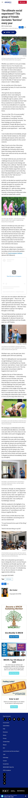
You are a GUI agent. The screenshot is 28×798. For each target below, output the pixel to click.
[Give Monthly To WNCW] (14, 617)
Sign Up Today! (14, 636)
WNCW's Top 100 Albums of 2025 (14, 661)
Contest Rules (6, 741)
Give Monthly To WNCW (14, 633)
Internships (5, 757)
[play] (2, 796)
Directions (5, 732)
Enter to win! (14, 699)
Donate (23, 2)
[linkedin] (4, 783)
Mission (5, 744)
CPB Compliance (7, 770)
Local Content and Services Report (11, 751)
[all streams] (26, 796)
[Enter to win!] (14, 687)
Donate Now (6, 764)
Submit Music (6, 725)
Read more (14, 707)
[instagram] (4, 777)
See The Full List (14, 673)
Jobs (4, 754)
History (4, 735)
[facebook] (4, 774)
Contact (5, 760)
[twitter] (4, 780)
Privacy (4, 738)
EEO (4, 748)
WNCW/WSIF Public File (8, 767)
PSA (4, 728)
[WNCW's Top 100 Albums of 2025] (14, 650)
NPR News (8, 579)
